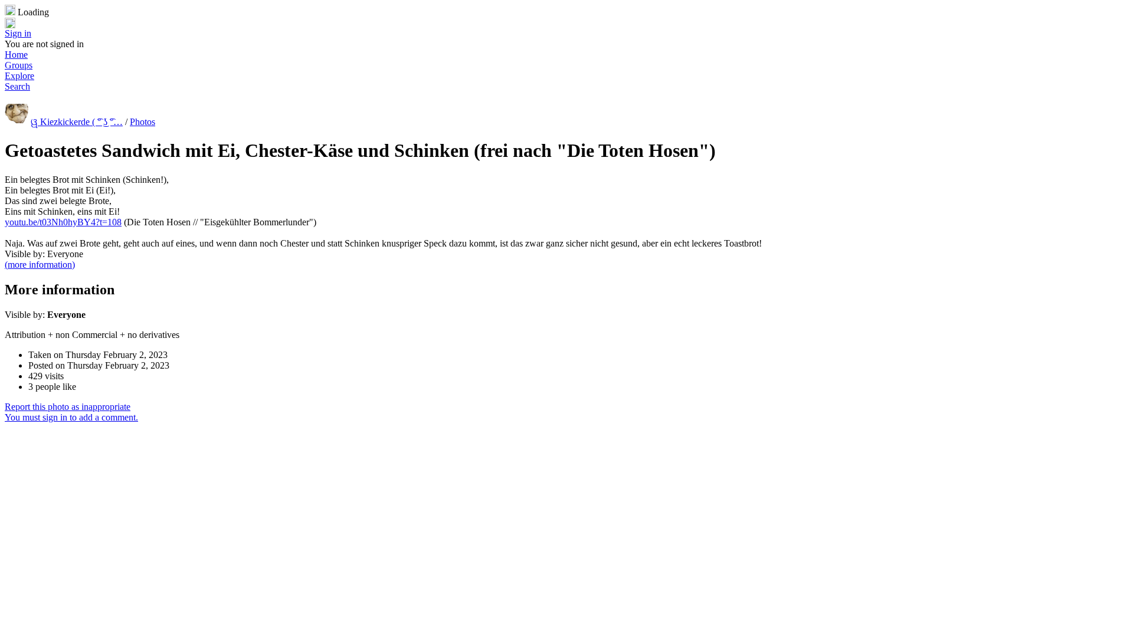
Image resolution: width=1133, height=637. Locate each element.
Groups (18, 65)
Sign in (18, 33)
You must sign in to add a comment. (71, 417)
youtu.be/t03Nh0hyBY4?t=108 (63, 222)
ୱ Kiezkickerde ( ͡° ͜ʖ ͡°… (77, 122)
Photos (142, 122)
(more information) (40, 265)
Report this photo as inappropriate (67, 407)
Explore (19, 76)
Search (17, 86)
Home (16, 55)
